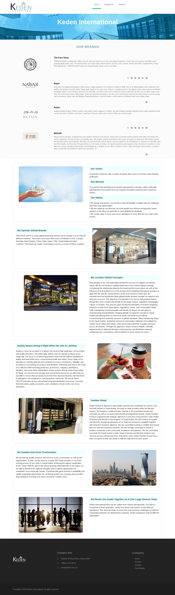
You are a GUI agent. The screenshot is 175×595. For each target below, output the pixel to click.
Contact (138, 562)
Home (96, 4)
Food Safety (140, 568)
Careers (121, 4)
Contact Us (108, 4)
